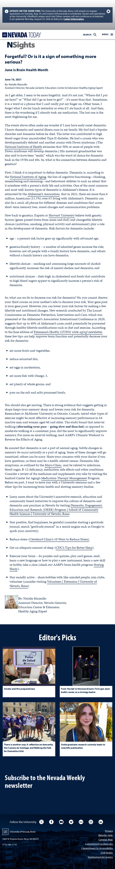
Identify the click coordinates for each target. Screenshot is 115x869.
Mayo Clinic (53, 465)
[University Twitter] (41, 822)
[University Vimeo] (71, 822)
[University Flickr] (81, 822)
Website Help (105, 835)
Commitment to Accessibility (97, 848)
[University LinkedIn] (101, 822)
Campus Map (106, 840)
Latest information (74, 18)
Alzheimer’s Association (44, 194)
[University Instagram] (91, 822)
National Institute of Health (23, 146)
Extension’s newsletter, (68, 332)
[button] (107, 34)
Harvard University (62, 215)
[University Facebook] (51, 822)
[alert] (57, 15)
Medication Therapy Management (64, 478)
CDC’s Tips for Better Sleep (74, 547)
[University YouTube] (61, 822)
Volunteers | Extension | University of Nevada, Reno (53, 583)
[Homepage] (21, 34)
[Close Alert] (108, 11)
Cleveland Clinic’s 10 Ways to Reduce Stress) (59, 539)
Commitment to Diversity (99, 844)
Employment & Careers (100, 857)
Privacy (109, 831)
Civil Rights (107, 853)
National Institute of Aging (28, 176)
